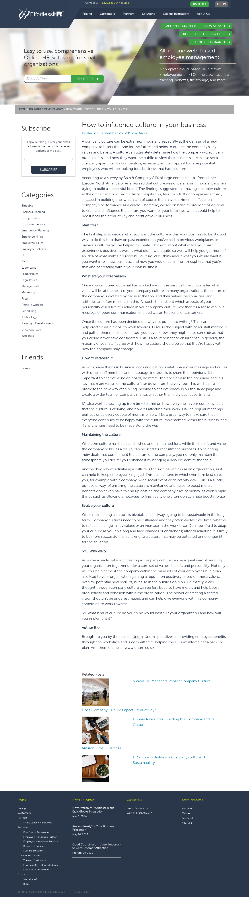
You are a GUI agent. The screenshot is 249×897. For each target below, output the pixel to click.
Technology (29, 317)
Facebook (187, 818)
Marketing (28, 292)
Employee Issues (32, 243)
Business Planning (33, 212)
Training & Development (37, 323)
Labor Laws (29, 267)
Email (127, 2)
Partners (22, 817)
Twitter (186, 813)
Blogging (27, 205)
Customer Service (33, 224)
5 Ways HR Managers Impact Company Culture (172, 681)
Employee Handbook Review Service (195, 26)
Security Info (30, 879)
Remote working (33, 304)
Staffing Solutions (33, 850)
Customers (24, 813)
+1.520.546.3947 (110, 2)
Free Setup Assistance (36, 832)
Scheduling (29, 311)
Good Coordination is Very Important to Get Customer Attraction (96, 846)
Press (25, 298)
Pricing (22, 808)
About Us (23, 874)
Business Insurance (209, 42)
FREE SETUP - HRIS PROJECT (204, 34)
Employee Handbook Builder (40, 837)
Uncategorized (31, 329)
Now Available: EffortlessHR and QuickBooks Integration (93, 809)
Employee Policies (34, 249)
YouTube (187, 822)
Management (30, 286)
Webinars (28, 335)
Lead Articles (30, 274)
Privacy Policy (82, 892)
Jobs (25, 261)
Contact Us (141, 808)
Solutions (23, 827)
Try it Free (85, 79)
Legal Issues (29, 280)
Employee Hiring (33, 236)
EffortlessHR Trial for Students (40, 865)
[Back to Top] (236, 883)
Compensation (31, 218)
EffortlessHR (43, 13)
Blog (26, 884)
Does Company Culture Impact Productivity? (119, 710)
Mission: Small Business (101, 748)
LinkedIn (187, 808)
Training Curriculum (34, 860)
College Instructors (29, 855)
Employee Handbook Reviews (40, 841)
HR (24, 255)
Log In (221, 4)
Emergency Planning (35, 230)
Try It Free (200, 4)
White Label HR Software (37, 822)
